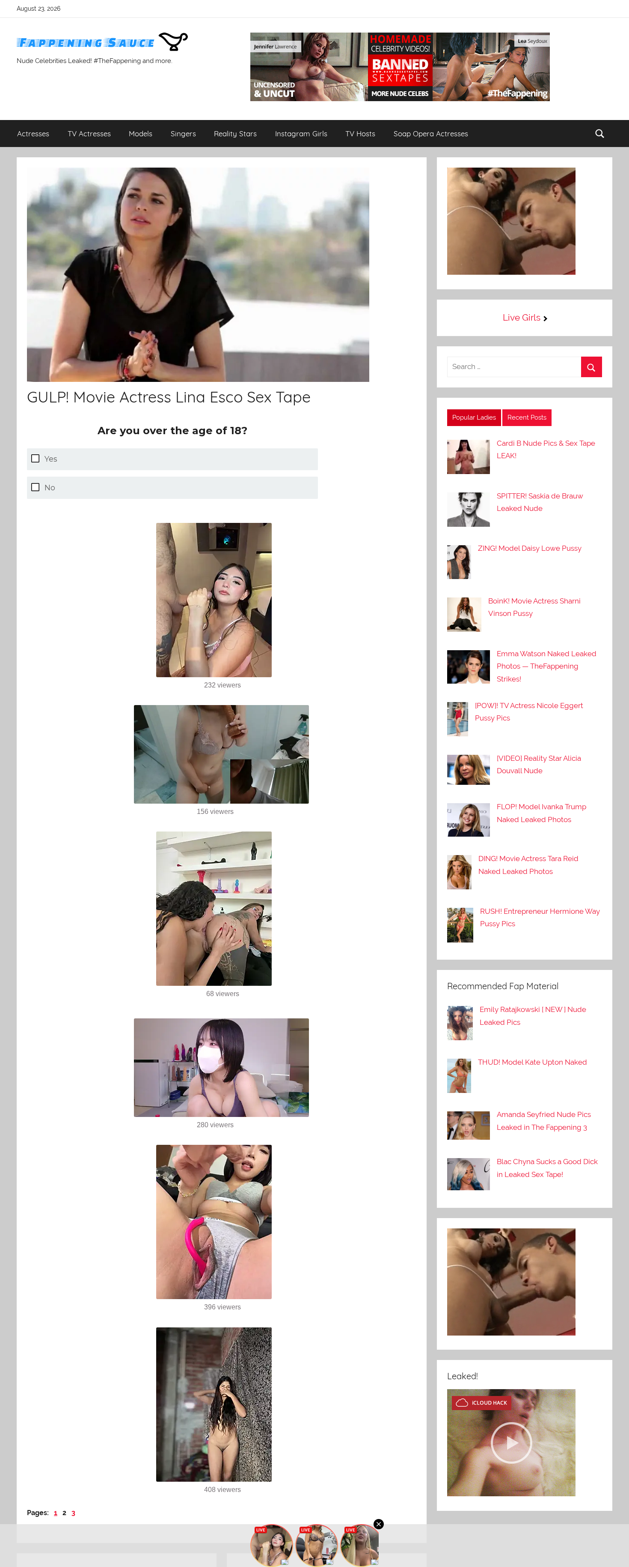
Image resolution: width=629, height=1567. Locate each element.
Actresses (33, 133)
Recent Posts (526, 417)
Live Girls (521, 317)
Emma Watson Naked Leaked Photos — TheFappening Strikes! (546, 666)
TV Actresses (89, 133)
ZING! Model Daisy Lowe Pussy (530, 548)
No (50, 487)
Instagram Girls (301, 133)
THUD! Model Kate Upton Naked (532, 1062)
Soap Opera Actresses (431, 133)
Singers (183, 133)
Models (140, 133)
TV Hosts (360, 133)
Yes (51, 459)
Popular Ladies (474, 417)
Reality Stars (235, 133)
